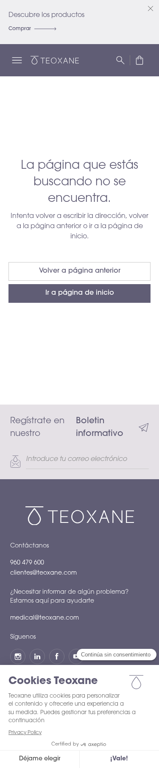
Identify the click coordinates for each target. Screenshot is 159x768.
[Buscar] (120, 60)
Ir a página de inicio (79, 293)
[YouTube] (76, 656)
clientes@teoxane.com (43, 573)
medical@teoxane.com (44, 618)
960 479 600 (27, 563)
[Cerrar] (150, 8)
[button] (139, 60)
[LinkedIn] (37, 656)
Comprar (19, 28)
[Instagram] (17, 656)
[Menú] (17, 60)
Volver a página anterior (79, 271)
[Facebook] (56, 656)
